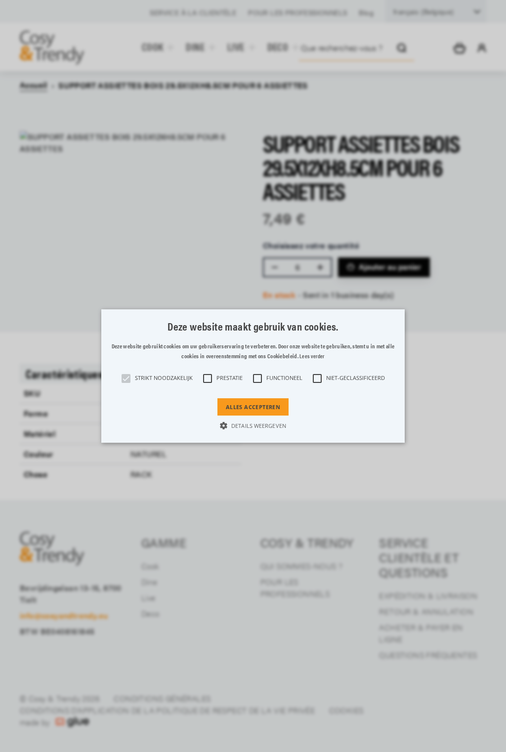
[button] (253, 376)
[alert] (253, 376)
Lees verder (311, 356)
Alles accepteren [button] (253, 407)
